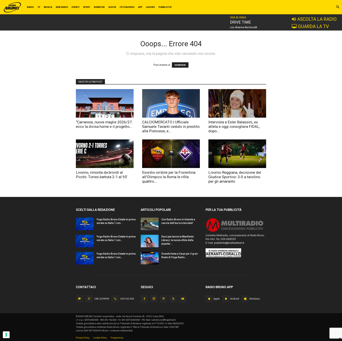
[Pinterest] (163, 298)
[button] (337, 7)
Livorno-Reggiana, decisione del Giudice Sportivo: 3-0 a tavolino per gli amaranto (234, 177)
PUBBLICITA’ (165, 7)
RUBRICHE (99, 7)
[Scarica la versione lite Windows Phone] (245, 298)
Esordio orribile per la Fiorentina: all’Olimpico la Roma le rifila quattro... (169, 177)
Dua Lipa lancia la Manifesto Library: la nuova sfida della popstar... (177, 240)
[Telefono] (115, 298)
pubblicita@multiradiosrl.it (229, 242)
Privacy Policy (82, 337)
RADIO (30, 7)
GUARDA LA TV (313, 26)
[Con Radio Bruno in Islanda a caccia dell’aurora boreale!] (150, 224)
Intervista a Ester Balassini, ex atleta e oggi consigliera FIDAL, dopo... (234, 126)
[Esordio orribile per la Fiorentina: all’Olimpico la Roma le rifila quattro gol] (171, 153)
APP (140, 7)
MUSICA (48, 7)
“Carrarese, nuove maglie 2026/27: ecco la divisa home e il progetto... (104, 124)
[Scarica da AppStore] (209, 298)
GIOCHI (112, 7)
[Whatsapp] (89, 298)
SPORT (86, 7)
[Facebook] (144, 298)
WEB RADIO (62, 7)
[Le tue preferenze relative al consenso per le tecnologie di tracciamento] (6, 334)
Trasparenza (116, 337)
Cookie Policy (100, 337)
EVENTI (75, 7)
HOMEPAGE (180, 65)
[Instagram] (153, 298)
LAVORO (150, 7)
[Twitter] (173, 298)
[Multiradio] (235, 231)
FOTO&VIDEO (127, 7)
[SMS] (79, 298)
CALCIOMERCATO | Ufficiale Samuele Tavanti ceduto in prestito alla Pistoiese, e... (171, 126)
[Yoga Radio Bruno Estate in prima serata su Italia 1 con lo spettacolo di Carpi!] (85, 224)
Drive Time (240, 22)
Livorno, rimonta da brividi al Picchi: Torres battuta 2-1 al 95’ (102, 174)
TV (38, 7)
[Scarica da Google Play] (225, 298)
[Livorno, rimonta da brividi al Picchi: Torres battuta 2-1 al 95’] (105, 153)
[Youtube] (182, 298)
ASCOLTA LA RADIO (317, 19)
